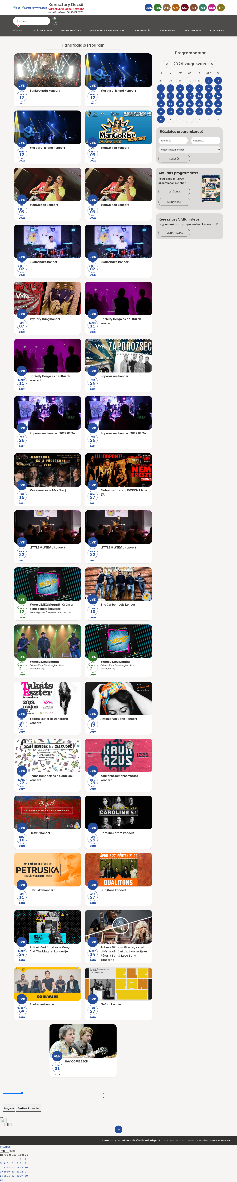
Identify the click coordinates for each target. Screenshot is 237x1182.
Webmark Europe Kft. (221, 1140)
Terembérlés (142, 30)
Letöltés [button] (174, 191)
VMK (148, 7)
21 (18, 1171)
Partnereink (193, 30)
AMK (157, 7)
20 (13, 1171)
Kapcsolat (217, 30)
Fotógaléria (167, 30)
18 (5, 1171)
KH (194, 7)
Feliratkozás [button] (174, 232)
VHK (167, 7)
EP (221, 7)
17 (1, 1171)
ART (176, 7)
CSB (212, 7)
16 (26, 1167)
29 (21, 1175)
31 (1, 1180)
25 (5, 1175)
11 (5, 1167)
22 (21, 1171)
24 (1, 1175)
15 (21, 1167)
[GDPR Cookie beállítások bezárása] (1, 1117)
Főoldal (18, 30)
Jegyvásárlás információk (107, 30)
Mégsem (9, 1108)
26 (8, 1175)
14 (18, 1167)
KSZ (185, 7)
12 (8, 1167)
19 (8, 1171)
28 (18, 1175)
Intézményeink (42, 30)
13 (13, 1167)
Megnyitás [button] (174, 201)
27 (13, 1175)
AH (203, 7)
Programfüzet (71, 30)
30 (26, 1175)
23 (26, 1171)
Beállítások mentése (28, 1108)
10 (1, 1167)
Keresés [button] (174, 158)
